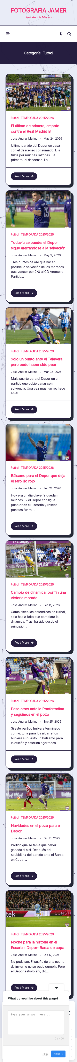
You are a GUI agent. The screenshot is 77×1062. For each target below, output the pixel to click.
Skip (45, 1053)
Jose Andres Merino (24, 138)
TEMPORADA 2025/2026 (37, 118)
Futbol (15, 118)
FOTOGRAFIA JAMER (39, 10)
